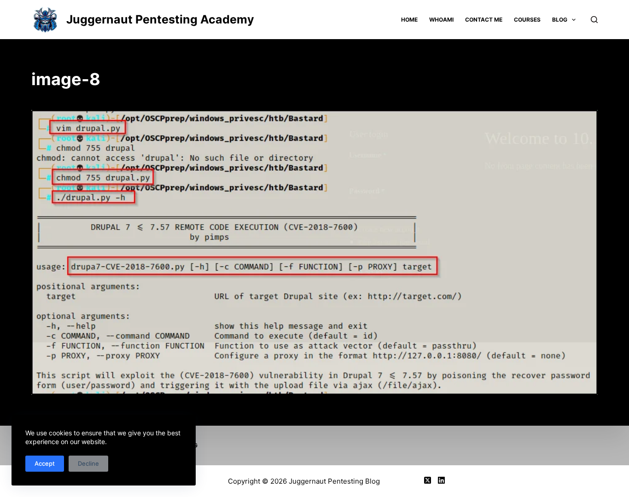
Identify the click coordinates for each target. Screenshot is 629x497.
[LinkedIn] (441, 480)
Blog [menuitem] (559, 19)
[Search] (594, 19)
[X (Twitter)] (427, 480)
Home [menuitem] (409, 19)
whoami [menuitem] (441, 19)
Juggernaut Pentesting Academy (160, 19)
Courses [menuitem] (527, 19)
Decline (88, 463)
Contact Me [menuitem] (483, 19)
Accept (45, 463)
